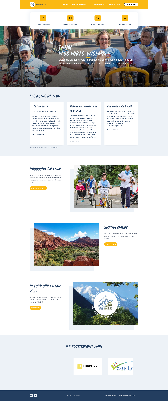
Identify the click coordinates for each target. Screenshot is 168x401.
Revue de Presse (115, 4)
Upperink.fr (76, 396)
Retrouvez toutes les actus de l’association (44, 147)
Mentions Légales (110, 396)
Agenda (65, 4)
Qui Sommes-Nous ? (79, 4)
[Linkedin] (35, 395)
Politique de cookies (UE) (126, 396)
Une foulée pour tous (119, 107)
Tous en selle (40, 107)
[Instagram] (31, 395)
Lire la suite (37, 134)
